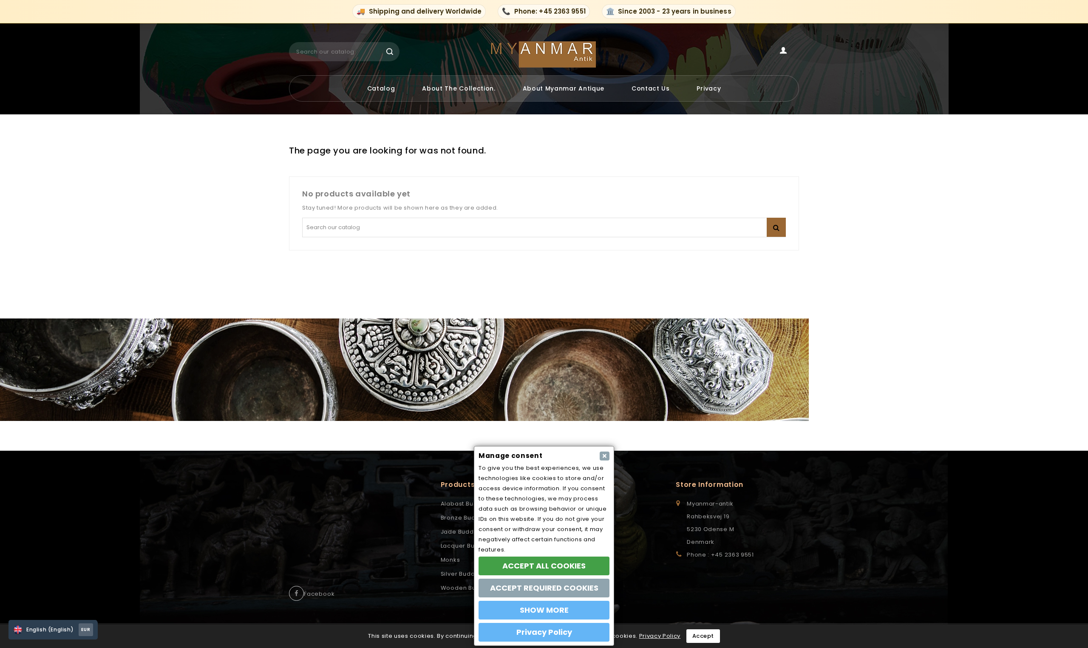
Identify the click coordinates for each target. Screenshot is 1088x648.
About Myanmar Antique (564, 88)
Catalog (381, 88)
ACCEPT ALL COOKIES (544, 565)
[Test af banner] (544, 369)
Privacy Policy (659, 636)
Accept (703, 636)
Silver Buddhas (463, 574)
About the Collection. (459, 88)
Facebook (319, 594)
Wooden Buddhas (468, 588)
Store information (709, 484)
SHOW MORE (544, 610)
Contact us (651, 88)
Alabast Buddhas (467, 504)
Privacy (709, 88)
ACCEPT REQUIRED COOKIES (544, 588)
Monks (450, 560)
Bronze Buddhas (466, 518)
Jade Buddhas (463, 532)
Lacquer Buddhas (467, 546)
